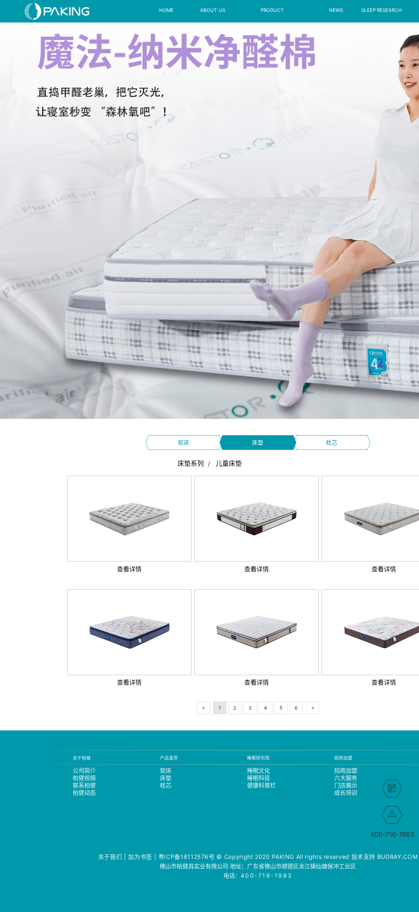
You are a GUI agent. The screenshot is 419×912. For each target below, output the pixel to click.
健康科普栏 (258, 785)
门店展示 (345, 785)
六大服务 (345, 777)
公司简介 (84, 770)
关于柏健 (82, 758)
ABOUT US (212, 10)
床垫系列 (191, 463)
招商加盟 (343, 758)
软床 (183, 442)
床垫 (258, 442)
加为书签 (140, 856)
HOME (166, 10)
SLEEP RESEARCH (381, 10)
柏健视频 (84, 777)
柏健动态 (84, 792)
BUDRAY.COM (397, 856)
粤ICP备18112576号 (186, 856)
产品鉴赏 (169, 758)
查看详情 (129, 518)
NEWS (336, 10)
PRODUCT (272, 10)
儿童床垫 (229, 463)
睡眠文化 (258, 770)
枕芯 (332, 442)
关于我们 (110, 856)
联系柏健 (84, 785)
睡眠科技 (258, 777)
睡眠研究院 (258, 758)
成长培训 (345, 792)
